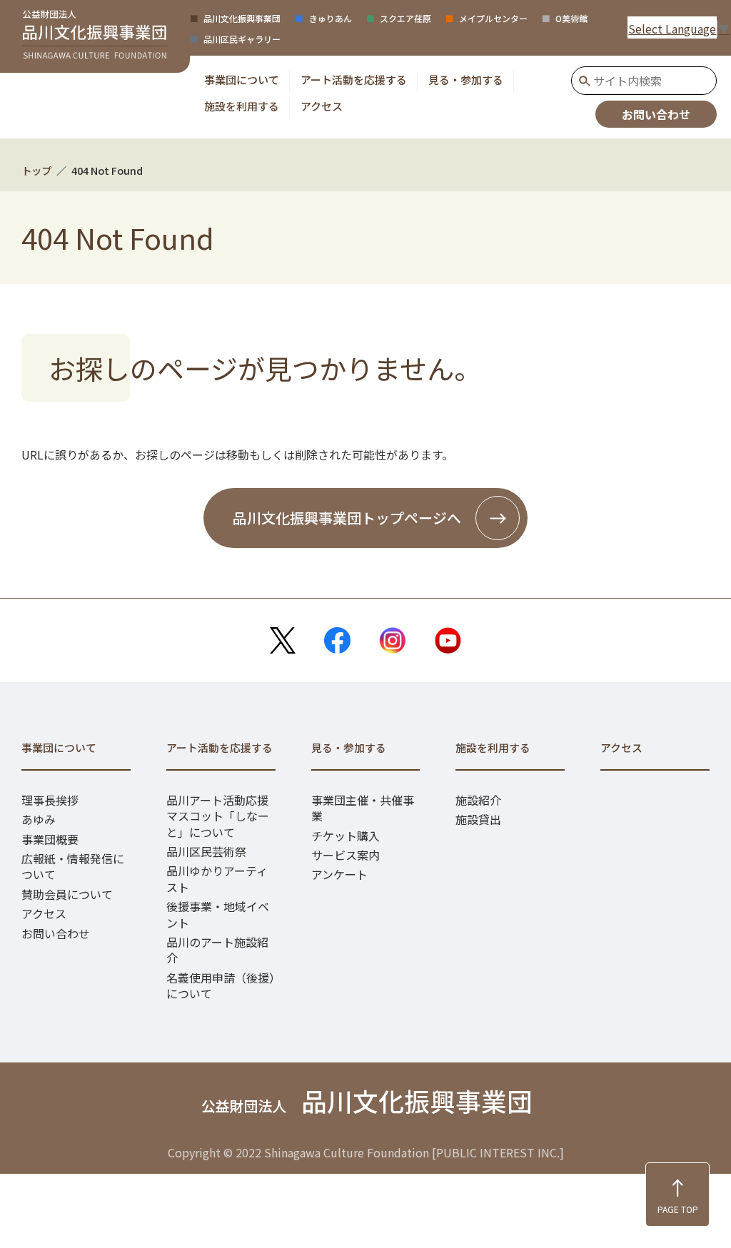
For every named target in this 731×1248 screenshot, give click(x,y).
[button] (241, 79)
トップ (36, 170)
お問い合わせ (656, 114)
